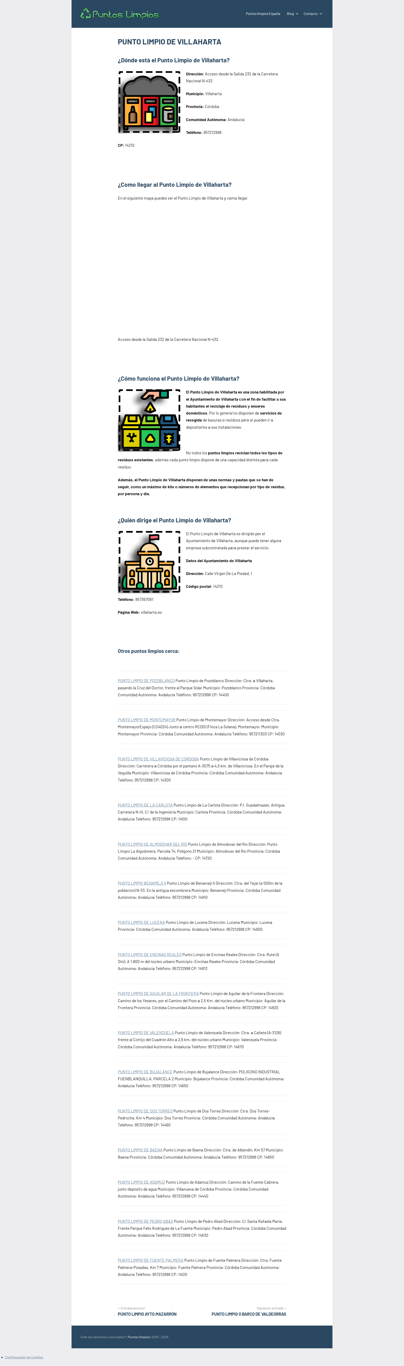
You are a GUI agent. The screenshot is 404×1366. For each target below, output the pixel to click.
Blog (290, 13)
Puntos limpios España (263, 13)
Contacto (311, 13)
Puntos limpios (139, 1337)
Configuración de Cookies (24, 1357)
